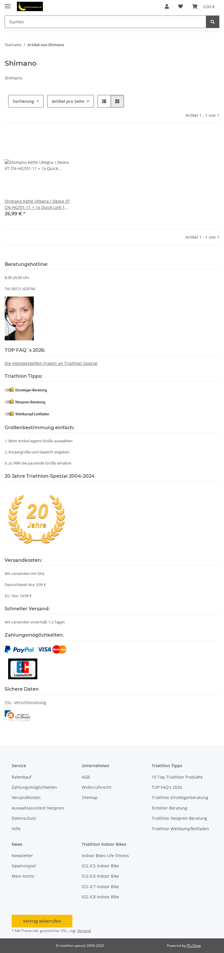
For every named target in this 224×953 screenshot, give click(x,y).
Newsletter (22, 855)
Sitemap (90, 797)
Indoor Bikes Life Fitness (105, 855)
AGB (86, 777)
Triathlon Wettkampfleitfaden (180, 828)
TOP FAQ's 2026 (167, 787)
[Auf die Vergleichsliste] (44, 142)
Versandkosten (26, 797)
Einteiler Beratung (169, 808)
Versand (84, 930)
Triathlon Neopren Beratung (179, 818)
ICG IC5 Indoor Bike (100, 866)
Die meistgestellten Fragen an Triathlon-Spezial (51, 363)
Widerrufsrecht (96, 787)
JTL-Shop (194, 945)
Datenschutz (24, 818)
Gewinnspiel (24, 866)
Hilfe (16, 828)
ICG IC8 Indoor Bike (100, 897)
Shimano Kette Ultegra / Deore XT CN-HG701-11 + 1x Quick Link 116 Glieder (37, 204)
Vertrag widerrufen (42, 921)
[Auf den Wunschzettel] (60, 142)
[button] (167, 6)
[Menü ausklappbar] (7, 3)
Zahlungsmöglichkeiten (34, 787)
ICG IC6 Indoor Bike (100, 876)
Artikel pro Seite (68, 101)
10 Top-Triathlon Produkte (177, 777)
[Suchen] (212, 21)
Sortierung (23, 101)
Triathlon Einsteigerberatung (180, 797)
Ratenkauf (22, 777)
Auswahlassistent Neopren (38, 808)
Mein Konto (23, 876)
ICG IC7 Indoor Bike (100, 886)
